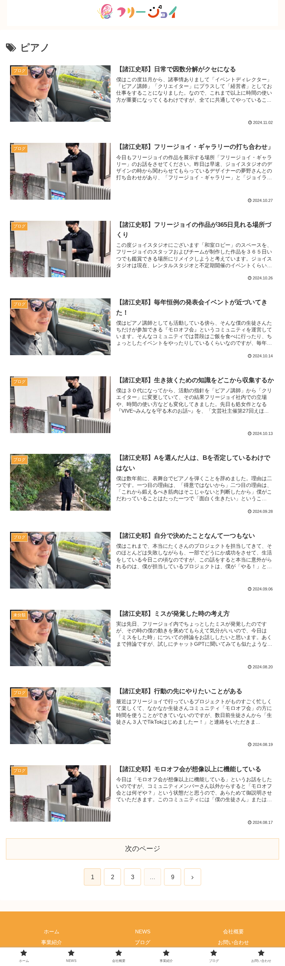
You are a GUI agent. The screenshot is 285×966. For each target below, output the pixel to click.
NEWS (142, 931)
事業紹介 (51, 942)
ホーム (51, 931)
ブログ (142, 942)
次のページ (142, 848)
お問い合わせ (233, 942)
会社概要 (233, 931)
